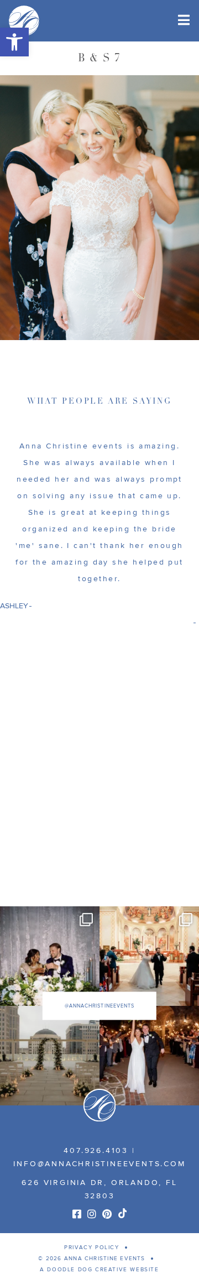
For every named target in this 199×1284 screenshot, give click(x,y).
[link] (14, 42)
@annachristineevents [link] (99, 1006)
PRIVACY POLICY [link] (91, 1247)
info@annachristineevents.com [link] (99, 1163)
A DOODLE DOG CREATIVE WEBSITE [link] (99, 1269)
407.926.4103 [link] (96, 1150)
